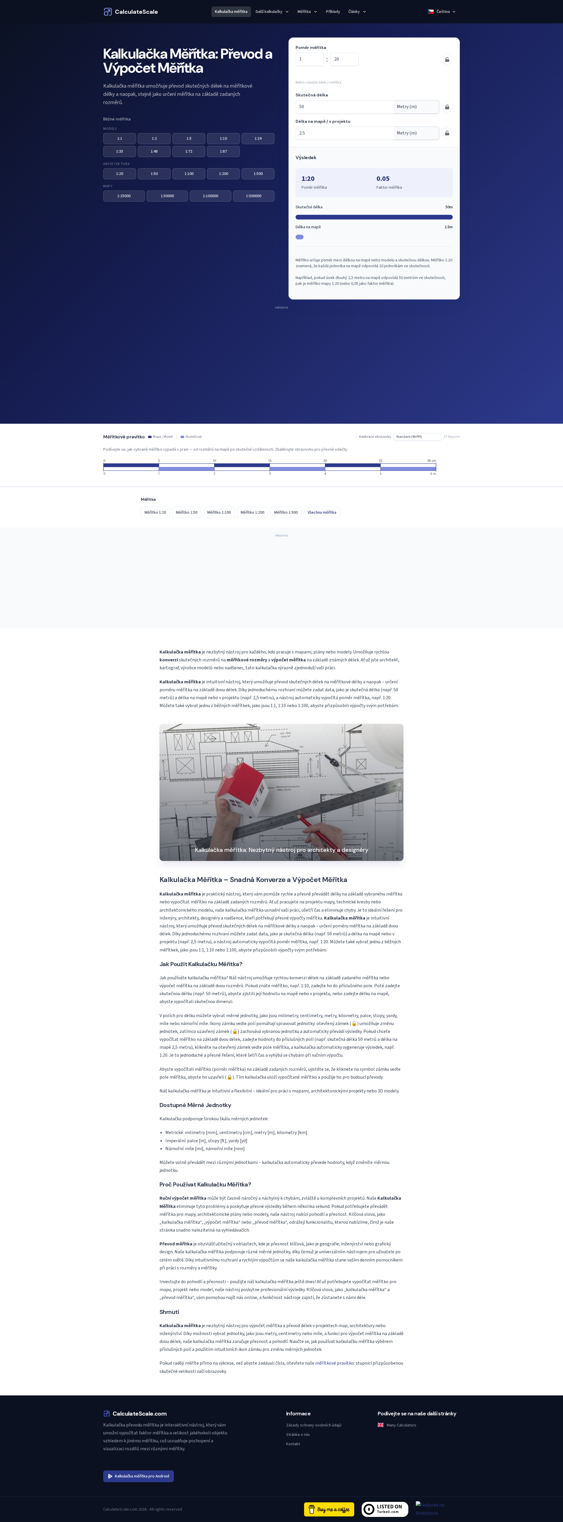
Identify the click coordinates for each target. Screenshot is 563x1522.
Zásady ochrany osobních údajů (314, 1425)
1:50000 (167, 196)
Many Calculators (401, 1425)
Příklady (333, 12)
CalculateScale (136, 12)
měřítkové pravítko (334, 1363)
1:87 (223, 151)
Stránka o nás (298, 1435)
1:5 (188, 139)
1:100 (189, 174)
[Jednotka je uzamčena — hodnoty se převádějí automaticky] (447, 107)
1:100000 (210, 196)
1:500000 (253, 196)
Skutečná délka (312, 95)
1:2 (154, 139)
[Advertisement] (281, 353)
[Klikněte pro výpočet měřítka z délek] (447, 59)
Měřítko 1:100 (219, 512)
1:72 (188, 151)
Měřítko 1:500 (286, 512)
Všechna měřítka (322, 512)
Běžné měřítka (117, 119)
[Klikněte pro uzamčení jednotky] (447, 133)
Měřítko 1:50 (186, 512)
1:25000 (123, 196)
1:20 (119, 174)
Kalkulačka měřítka (231, 12)
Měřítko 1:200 (252, 512)
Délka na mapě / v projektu (323, 121)
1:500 (258, 174)
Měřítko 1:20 (155, 512)
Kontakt (293, 1444)
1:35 (119, 151)
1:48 (154, 151)
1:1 (119, 139)
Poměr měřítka (311, 47)
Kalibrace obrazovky (375, 437)
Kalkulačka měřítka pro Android (142, 1476)
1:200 (223, 174)
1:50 (154, 174)
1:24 (258, 139)
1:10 (223, 139)
